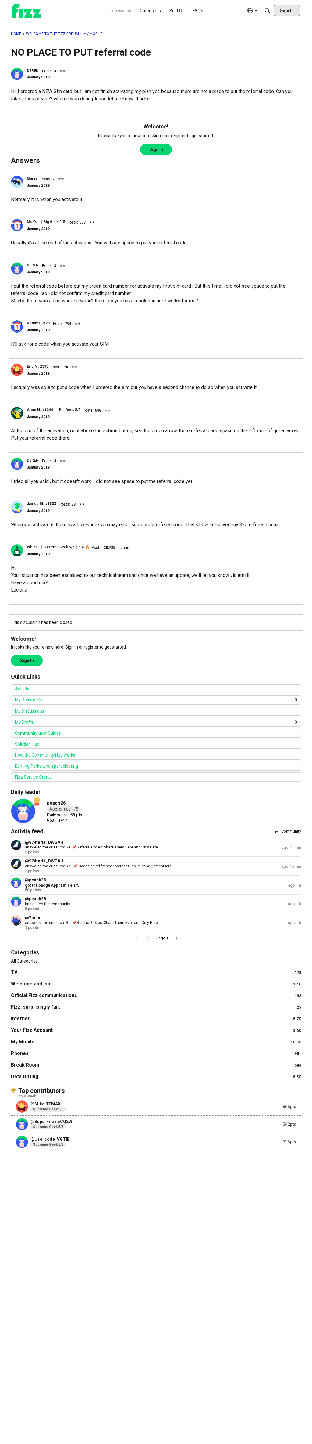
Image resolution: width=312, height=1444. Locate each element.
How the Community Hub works (45, 755)
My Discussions (29, 711)
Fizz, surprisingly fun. (156, 1007)
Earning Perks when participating (46, 766)
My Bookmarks (156, 699)
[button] (17, 74)
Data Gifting (156, 1076)
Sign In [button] (156, 149)
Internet (156, 1018)
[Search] (267, 10)
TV (156, 972)
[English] (26, 11)
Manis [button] (32, 178)
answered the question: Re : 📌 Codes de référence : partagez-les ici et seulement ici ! (98, 866)
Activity (22, 688)
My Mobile (156, 1042)
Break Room (156, 1065)
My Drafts (156, 722)
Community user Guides (38, 733)
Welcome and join (156, 984)
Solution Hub (27, 744)
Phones (156, 1053)
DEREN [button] (33, 71)
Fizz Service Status (33, 777)
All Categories (24, 961)
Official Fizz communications (156, 995)
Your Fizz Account (156, 1030)
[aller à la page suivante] (177, 938)
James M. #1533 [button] (41, 504)
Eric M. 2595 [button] (37, 366)
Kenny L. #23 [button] (38, 323)
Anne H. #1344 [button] (40, 410)
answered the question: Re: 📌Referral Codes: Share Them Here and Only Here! (92, 847)
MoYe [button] (32, 222)
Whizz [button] (32, 547)
